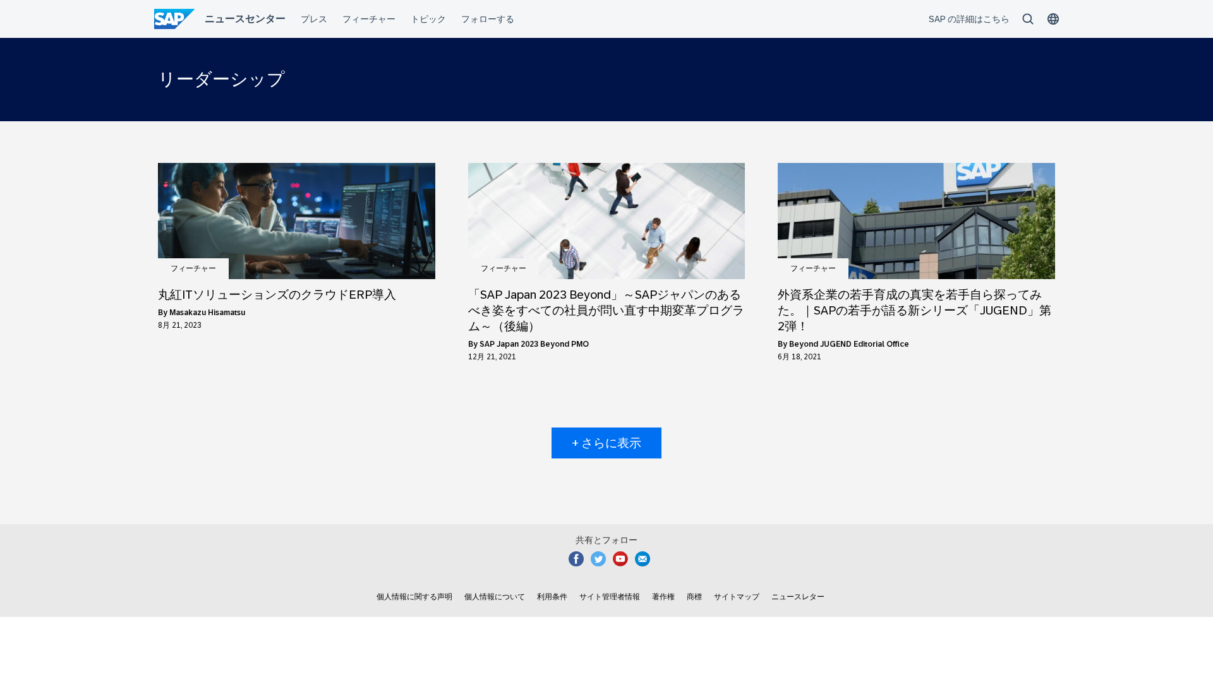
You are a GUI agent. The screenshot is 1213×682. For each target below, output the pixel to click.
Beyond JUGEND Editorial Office (849, 344)
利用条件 (552, 596)
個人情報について (494, 596)
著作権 (663, 596)
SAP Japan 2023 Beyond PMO (534, 344)
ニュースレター (797, 596)
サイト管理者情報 (609, 596)
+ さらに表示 (606, 443)
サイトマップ (736, 596)
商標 (694, 596)
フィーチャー (193, 268)
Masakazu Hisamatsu (207, 312)
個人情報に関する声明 (414, 596)
